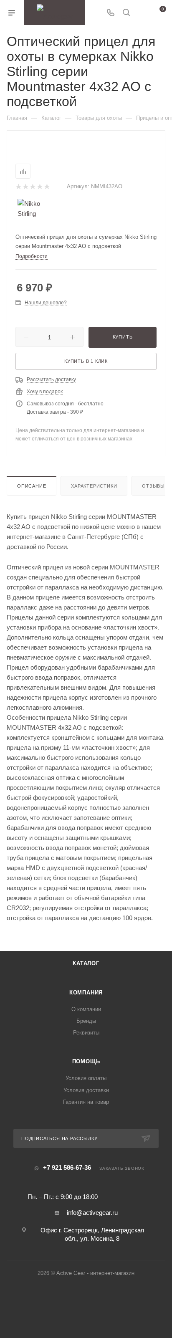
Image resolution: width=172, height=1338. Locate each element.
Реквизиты (86, 1032)
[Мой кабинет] (142, 13)
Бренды (86, 1021)
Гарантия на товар (86, 1102)
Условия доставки (86, 1090)
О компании (86, 1009)
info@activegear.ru (92, 1212)
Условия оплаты (86, 1078)
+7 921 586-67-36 (67, 1167)
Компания (86, 992)
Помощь (86, 1061)
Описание (31, 485)
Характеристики (94, 485)
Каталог (86, 963)
